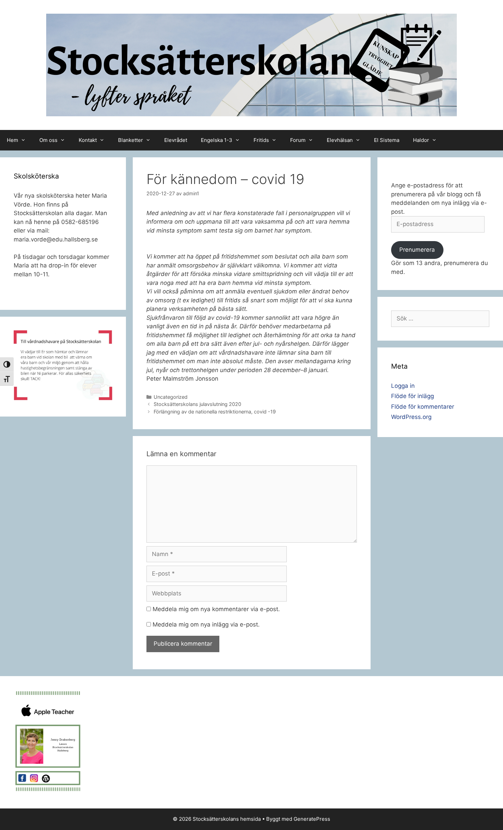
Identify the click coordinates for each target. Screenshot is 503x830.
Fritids (261, 140)
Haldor (421, 140)
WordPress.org (411, 416)
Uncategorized (171, 397)
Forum (298, 140)
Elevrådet (175, 140)
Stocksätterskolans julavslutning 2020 (197, 404)
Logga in (403, 385)
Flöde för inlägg (412, 396)
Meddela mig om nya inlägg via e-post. (206, 624)
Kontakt (88, 140)
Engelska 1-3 (216, 140)
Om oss (48, 140)
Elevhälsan (340, 140)
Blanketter (130, 140)
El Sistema (386, 140)
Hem (12, 140)
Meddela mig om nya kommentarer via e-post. (216, 609)
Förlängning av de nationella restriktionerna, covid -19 (215, 411)
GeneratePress (312, 819)
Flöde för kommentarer (422, 406)
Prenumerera (417, 249)
